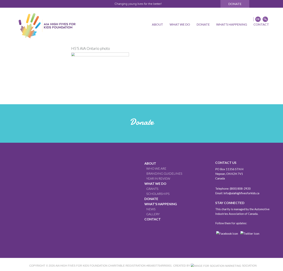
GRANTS (152, 188)
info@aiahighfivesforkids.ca (241, 193)
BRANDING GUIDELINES (164, 173)
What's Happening (160, 204)
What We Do (155, 184)
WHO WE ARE (156, 168)
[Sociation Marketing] (216, 265)
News (151, 209)
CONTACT (152, 219)
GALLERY (153, 214)
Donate (234, 4)
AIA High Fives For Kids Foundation (81, 265)
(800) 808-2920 (240, 188)
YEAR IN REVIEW (158, 178)
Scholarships (158, 193)
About (150, 163)
